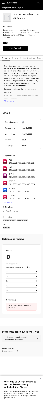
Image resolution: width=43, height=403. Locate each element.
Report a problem (9, 351)
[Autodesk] (11, 3)
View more (8, 101)
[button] (21, 338)
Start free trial (15, 48)
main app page (29, 89)
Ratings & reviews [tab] (27, 58)
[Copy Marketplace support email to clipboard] (18, 351)
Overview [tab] (6, 58)
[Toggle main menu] (3, 2)
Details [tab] (15, 58)
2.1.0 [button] (24, 140)
